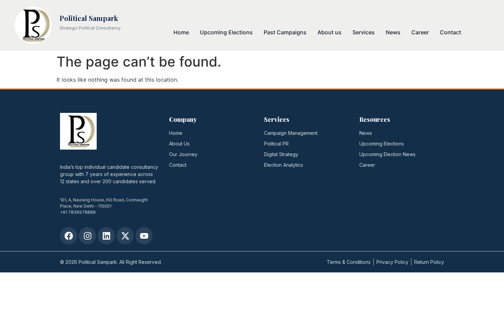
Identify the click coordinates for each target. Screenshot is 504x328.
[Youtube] (144, 235)
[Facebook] (68, 235)
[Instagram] (87, 235)
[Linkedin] (106, 235)
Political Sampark (89, 18)
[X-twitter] (125, 235)
